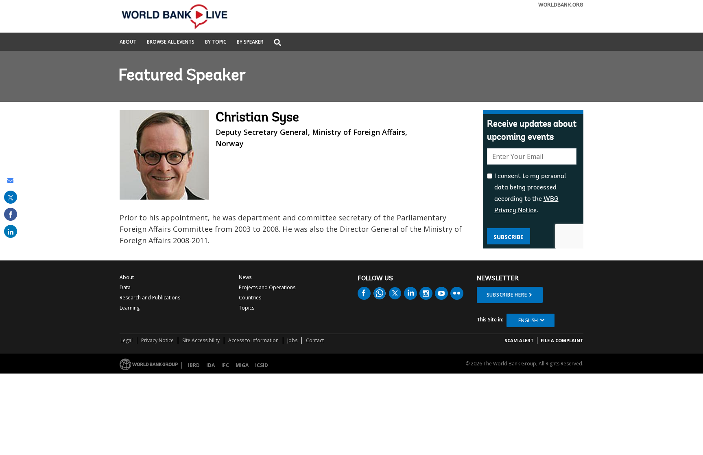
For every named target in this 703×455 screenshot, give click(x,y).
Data (125, 287)
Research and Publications (150, 297)
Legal (126, 340)
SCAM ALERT (519, 340)
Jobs (292, 340)
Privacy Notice (157, 340)
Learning (130, 307)
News (245, 277)
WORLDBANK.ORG (560, 5)
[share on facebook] (10, 214)
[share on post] (10, 197)
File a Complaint (562, 340)
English (528, 320)
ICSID (261, 365)
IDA (210, 365)
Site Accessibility (201, 340)
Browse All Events (170, 42)
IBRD (194, 365)
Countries (250, 297)
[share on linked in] (10, 231)
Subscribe (508, 237)
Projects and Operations (267, 287)
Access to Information (253, 340)
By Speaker (250, 42)
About (128, 42)
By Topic (215, 42)
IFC (225, 365)
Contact (315, 340)
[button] (277, 43)
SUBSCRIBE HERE (507, 294)
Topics (246, 307)
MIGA (242, 365)
